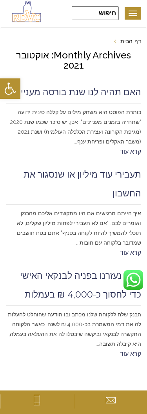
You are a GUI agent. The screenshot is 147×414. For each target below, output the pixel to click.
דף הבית (130, 41)
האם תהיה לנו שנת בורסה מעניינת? (73, 92)
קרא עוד (130, 151)
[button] (10, 88)
